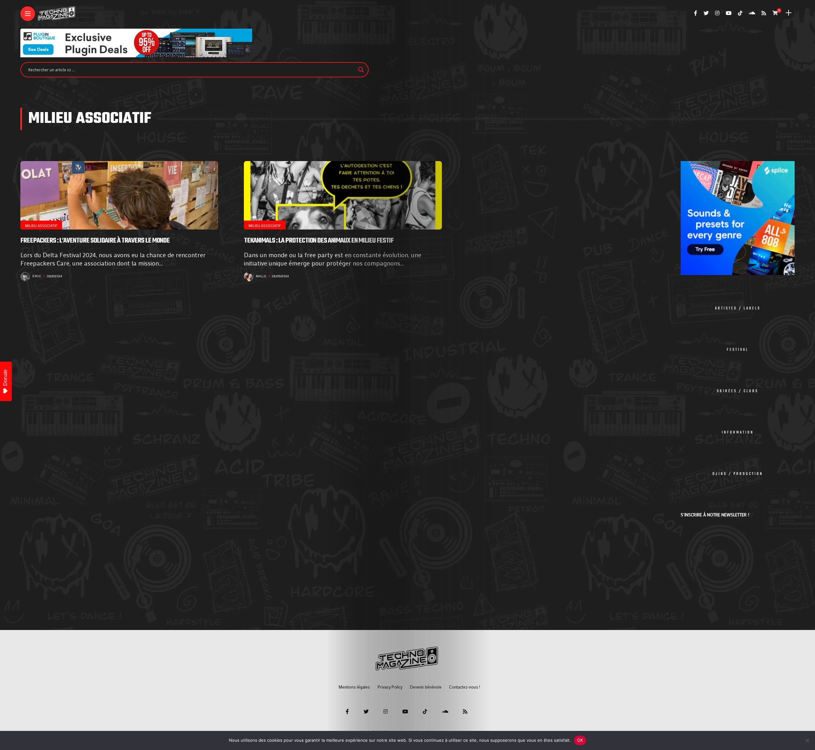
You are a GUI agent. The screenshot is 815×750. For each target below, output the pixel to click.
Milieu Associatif (41, 225)
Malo (261, 276)
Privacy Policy (390, 687)
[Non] (807, 740)
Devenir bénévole (426, 687)
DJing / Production (737, 474)
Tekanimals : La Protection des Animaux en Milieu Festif (318, 240)
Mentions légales (354, 687)
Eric (36, 276)
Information (738, 432)
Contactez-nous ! (464, 687)
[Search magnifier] (361, 69)
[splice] (738, 217)
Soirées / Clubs (737, 391)
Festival (737, 350)
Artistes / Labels (738, 308)
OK (580, 740)
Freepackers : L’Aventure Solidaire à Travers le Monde (95, 240)
